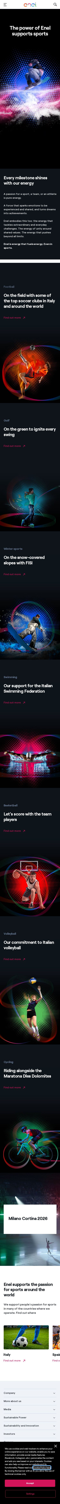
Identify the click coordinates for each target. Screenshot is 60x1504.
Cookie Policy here (42, 1467)
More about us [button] (12, 1401)
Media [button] (7, 1409)
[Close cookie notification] (56, 1446)
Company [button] (9, 1392)
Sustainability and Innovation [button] (21, 1425)
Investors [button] (9, 1433)
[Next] (56, 1338)
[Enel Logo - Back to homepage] (30, 4)
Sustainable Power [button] (15, 1417)
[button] (5, 4)
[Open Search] (55, 4)
